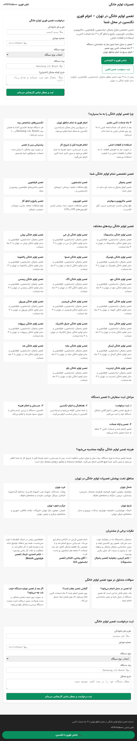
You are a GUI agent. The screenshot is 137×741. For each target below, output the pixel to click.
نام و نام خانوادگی (56, 27)
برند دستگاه (59, 61)
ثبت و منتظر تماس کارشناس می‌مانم (35, 92)
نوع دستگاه (59, 49)
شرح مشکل (125, 676)
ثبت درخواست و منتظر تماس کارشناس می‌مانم (68, 696)
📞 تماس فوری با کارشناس (117, 60)
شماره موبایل (58, 38)
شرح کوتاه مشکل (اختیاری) (51, 72)
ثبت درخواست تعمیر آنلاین (117, 69)
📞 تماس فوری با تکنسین (68, 735)
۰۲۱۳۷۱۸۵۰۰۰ (10, 5)
